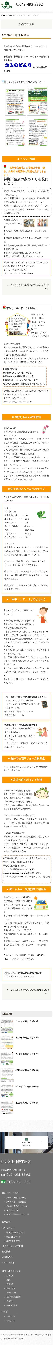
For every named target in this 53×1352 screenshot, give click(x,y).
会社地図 (10, 1284)
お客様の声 (7, 1257)
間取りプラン (8, 1228)
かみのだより (11, 1305)
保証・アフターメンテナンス (17, 1214)
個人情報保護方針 (13, 1297)
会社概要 (10, 1276)
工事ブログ (10, 1316)
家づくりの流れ (12, 1210)
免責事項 (10, 1301)
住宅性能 (6, 1251)
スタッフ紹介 (11, 1293)
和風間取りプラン (13, 1237)
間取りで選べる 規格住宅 (16, 1202)
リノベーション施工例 (12, 1246)
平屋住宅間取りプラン (15, 1233)
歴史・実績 (10, 1288)
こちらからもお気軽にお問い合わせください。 (29, 287)
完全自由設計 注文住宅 (16, 1198)
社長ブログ (10, 1321)
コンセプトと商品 (10, 1193)
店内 (8, 1280)
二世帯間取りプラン (14, 1241)
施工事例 (6, 1222)
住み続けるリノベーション (17, 1206)
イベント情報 (8, 1262)
